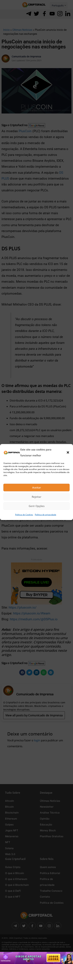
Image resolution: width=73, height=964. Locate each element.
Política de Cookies (24, 514)
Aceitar (36, 487)
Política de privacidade (45, 514)
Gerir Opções (36, 506)
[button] (68, 452)
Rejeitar (36, 496)
